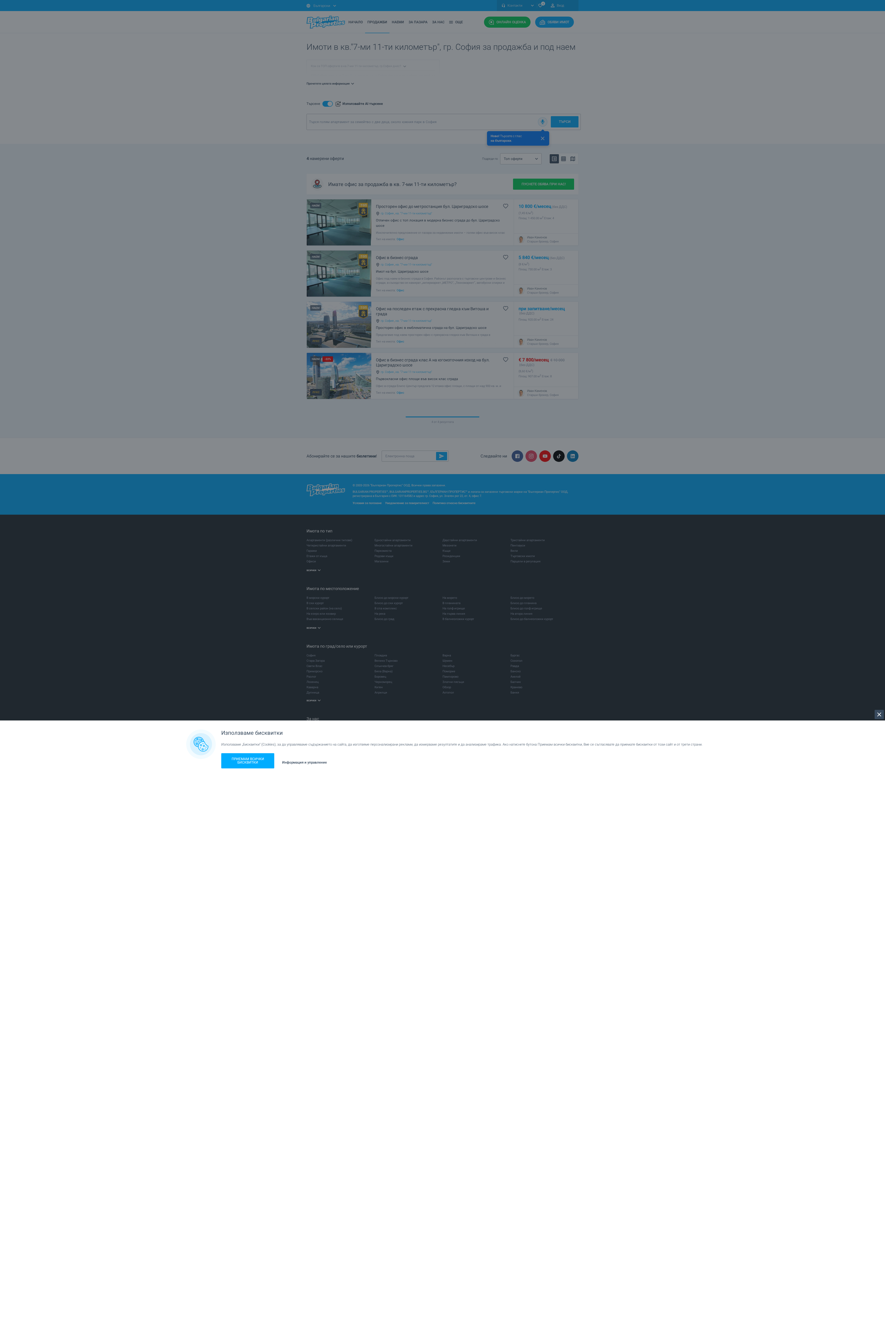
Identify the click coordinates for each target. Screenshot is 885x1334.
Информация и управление (304, 762)
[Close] (879, 714)
